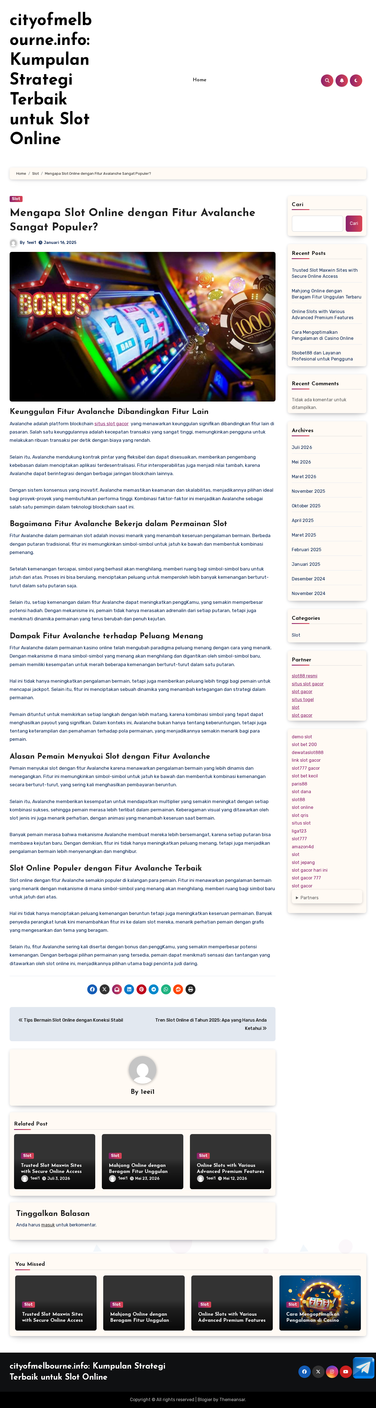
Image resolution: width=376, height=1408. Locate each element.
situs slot (301, 823)
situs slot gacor (111, 423)
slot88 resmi (304, 676)
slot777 (299, 838)
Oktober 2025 (306, 505)
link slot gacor (306, 760)
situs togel (303, 699)
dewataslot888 (307, 752)
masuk (48, 1224)
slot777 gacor (306, 768)
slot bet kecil (305, 776)
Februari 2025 (306, 549)
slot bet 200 (304, 744)
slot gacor (302, 691)
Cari (298, 205)
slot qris (300, 815)
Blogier (205, 1399)
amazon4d (303, 846)
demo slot (302, 736)
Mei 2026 (301, 462)
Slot (16, 198)
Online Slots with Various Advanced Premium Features (322, 314)
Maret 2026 (304, 476)
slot (295, 707)
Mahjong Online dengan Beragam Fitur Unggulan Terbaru (138, 1171)
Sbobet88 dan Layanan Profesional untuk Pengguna (322, 356)
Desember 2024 (308, 578)
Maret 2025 (304, 535)
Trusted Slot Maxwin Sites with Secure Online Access (325, 273)
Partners (309, 897)
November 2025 (308, 491)
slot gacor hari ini (310, 870)
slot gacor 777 (306, 878)
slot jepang (303, 862)
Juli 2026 (302, 447)
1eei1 (31, 242)
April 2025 (303, 520)
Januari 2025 (306, 564)
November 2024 (309, 593)
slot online (302, 807)
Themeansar (232, 1399)
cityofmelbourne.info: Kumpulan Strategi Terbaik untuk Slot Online (51, 80)
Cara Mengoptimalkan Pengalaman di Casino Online (322, 335)
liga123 (299, 831)
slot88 (298, 799)
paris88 (299, 784)
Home (200, 80)
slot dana (301, 791)
